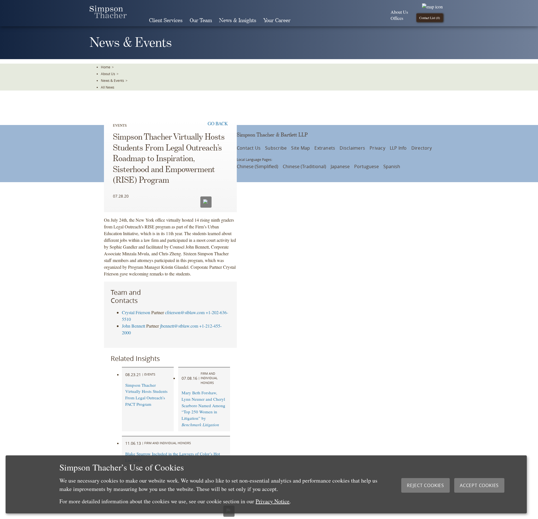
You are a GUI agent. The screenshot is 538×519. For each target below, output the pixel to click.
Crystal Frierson (136, 312)
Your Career (277, 21)
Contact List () (429, 17)
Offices (397, 18)
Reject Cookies (425, 485)
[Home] (108, 16)
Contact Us (249, 148)
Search (302, 20)
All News (107, 87)
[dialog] (266, 484)
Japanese (340, 166)
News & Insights (237, 21)
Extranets (324, 148)
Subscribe (276, 148)
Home (105, 67)
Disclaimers (352, 148)
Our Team (201, 21)
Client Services (165, 21)
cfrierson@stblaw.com (185, 312)
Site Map (300, 148)
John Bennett (133, 326)
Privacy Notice (272, 501)
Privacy (377, 148)
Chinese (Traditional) (304, 166)
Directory (421, 148)
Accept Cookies (479, 485)
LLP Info (398, 148)
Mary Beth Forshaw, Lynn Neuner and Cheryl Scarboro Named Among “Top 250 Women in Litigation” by (203, 408)
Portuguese (366, 166)
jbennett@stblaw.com (179, 326)
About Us (399, 12)
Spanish (391, 166)
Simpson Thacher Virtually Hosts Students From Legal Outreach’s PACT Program (146, 394)
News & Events (112, 80)
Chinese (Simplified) (257, 166)
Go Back (218, 123)
